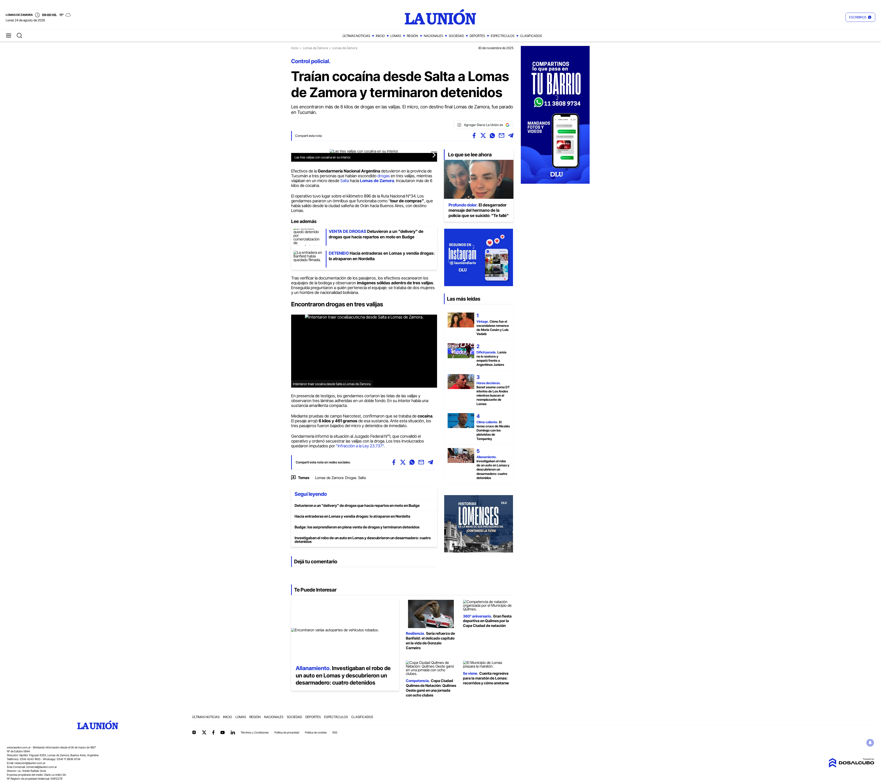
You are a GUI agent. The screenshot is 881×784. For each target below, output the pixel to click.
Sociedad (456, 36)
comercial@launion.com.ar (41, 767)
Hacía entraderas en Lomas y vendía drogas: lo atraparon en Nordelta (352, 516)
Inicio (380, 36)
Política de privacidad (286, 732)
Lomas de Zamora (315, 48)
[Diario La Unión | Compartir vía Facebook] (474, 135)
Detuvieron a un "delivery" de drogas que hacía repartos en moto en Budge (357, 505)
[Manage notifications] (870, 742)
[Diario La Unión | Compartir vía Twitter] (483, 135)
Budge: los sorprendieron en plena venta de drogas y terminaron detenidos (357, 527)
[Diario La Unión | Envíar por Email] (501, 135)
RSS (334, 732)
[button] (860, 17)
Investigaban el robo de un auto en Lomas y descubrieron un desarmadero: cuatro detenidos (363, 540)
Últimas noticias (356, 36)
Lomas (395, 36)
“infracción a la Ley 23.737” (360, 445)
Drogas (351, 477)
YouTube (222, 732)
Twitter (204, 732)
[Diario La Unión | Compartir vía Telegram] (510, 135)
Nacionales (433, 36)
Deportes (477, 36)
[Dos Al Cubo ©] (851, 766)
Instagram (194, 732)
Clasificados (531, 36)
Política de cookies (316, 732)
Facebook (213, 732)
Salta (344, 180)
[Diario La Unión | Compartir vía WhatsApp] (492, 135)
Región (412, 36)
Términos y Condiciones (255, 732)
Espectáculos (502, 36)
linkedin (233, 732)
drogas (383, 175)
